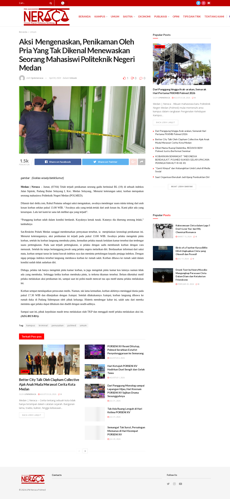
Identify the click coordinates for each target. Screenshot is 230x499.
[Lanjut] (85, 451)
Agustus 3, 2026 (117, 358)
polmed (72, 325)
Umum (115, 16)
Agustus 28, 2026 (181, 97)
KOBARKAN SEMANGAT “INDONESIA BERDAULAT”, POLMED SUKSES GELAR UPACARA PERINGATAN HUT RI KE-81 (182, 159)
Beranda (85, 16)
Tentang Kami (214, 16)
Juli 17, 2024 (183, 258)
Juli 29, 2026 (114, 439)
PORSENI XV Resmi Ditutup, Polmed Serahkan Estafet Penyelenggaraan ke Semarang (125, 350)
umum (83, 325)
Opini (176, 16)
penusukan (58, 325)
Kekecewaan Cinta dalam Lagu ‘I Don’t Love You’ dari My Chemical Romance (193, 228)
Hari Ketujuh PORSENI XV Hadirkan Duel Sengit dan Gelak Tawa (126, 369)
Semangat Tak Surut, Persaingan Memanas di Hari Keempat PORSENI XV (126, 431)
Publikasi (160, 16)
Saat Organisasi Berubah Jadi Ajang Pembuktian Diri (182, 177)
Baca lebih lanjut (31, 415)
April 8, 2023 (55, 77)
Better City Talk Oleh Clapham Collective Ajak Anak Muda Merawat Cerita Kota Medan (49, 384)
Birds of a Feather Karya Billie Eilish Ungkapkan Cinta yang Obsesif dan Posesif (191, 251)
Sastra (128, 16)
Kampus (99, 16)
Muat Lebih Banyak (182, 186)
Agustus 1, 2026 (117, 377)
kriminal (43, 325)
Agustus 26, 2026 (48, 394)
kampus (30, 325)
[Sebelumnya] (79, 451)
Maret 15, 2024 (184, 236)
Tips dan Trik (192, 16)
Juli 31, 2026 (114, 400)
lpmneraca (37, 77)
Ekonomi (144, 16)
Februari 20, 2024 (185, 284)
